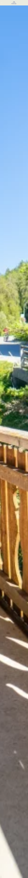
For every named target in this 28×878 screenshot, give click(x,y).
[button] (1, 2)
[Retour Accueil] (14, 2)
